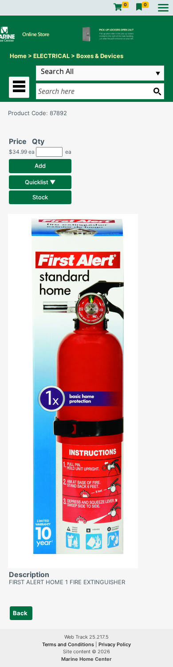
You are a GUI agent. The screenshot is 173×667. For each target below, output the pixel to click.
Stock (40, 197)
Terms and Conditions (68, 644)
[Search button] (157, 91)
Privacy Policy (114, 644)
